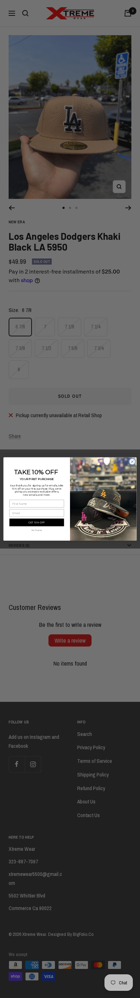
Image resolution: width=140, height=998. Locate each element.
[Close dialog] (132, 462)
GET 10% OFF (36, 522)
